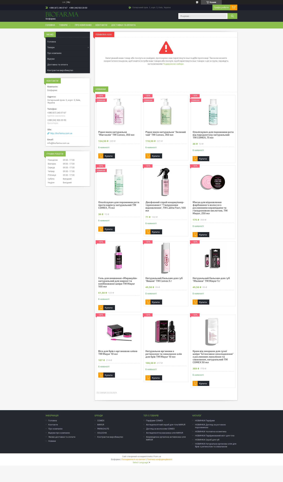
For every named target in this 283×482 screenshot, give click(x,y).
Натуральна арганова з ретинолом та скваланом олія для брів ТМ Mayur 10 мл (163, 354)
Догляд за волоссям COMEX (160, 428)
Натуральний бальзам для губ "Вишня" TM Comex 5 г (164, 279)
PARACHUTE (103, 428)
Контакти (101, 25)
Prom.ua (157, 456)
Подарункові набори (173, 64)
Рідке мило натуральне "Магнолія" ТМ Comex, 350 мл (116, 133)
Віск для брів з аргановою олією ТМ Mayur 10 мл (117, 352)
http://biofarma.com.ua (61, 133)
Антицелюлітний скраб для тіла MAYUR (165, 424)
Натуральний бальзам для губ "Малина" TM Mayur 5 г (211, 279)
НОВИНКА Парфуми (205, 420)
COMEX (100, 420)
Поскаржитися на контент (134, 459)
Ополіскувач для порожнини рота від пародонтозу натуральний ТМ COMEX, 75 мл (213, 135)
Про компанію (83, 25)
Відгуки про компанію (59, 433)
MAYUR (100, 424)
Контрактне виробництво (60, 70)
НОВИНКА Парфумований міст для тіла (214, 435)
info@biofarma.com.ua (58, 143)
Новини (52, 441)
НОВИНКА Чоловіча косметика (210, 431)
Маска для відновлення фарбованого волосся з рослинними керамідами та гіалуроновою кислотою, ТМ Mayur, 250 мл (210, 208)
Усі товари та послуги (106, 392)
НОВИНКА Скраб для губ (207, 439)
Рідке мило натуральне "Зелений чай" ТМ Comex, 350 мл (165, 133)
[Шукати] (232, 16)
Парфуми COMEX (154, 420)
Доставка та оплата (123, 25)
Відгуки (51, 59)
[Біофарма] (62, 14)
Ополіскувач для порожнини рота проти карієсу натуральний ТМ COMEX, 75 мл (118, 205)
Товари (63, 25)
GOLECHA (102, 433)
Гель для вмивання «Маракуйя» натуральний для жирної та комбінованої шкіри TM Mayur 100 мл (117, 282)
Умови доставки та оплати (61, 437)
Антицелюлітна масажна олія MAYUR (164, 433)
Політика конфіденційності (159, 459)
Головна (50, 25)
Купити (109, 156)
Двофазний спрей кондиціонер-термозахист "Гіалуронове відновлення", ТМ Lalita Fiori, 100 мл (165, 206)
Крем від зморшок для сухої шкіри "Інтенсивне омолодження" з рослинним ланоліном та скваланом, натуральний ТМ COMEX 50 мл (213, 357)
